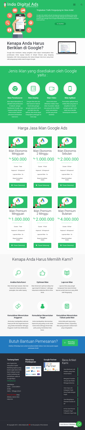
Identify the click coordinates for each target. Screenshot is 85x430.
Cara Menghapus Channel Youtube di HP (69, 402)
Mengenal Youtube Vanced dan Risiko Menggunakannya (69, 381)
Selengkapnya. (11, 381)
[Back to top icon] (76, 425)
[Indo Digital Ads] (21, 4)
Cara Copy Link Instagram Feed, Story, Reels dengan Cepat (69, 391)
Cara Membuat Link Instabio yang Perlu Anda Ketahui (69, 371)
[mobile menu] (74, 4)
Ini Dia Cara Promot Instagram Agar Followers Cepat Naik (70, 411)
